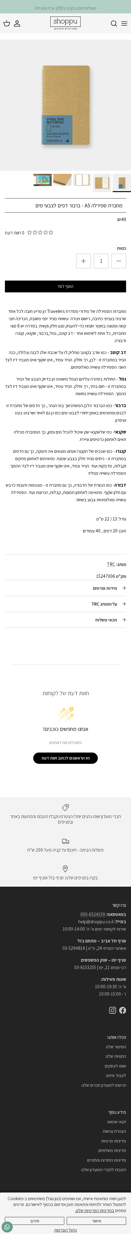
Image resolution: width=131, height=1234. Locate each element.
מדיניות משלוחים (112, 1150)
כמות (121, 248)
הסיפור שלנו (116, 1047)
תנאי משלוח (106, 620)
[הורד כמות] (83, 261)
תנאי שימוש (117, 1122)
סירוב (34, 1221)
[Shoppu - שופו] (65, 23)
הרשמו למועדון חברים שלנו (104, 1085)
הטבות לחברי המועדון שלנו (103, 1169)
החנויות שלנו (116, 1056)
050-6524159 (92, 914)
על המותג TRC (104, 604)
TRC (111, 564)
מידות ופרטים (105, 588)
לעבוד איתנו (116, 1075)
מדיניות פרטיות (113, 1141)
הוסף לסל (65, 286)
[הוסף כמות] (119, 261)
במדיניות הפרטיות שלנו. (94, 1210)
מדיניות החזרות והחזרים (106, 1160)
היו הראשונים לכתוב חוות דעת (65, 758)
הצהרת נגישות (114, 1131)
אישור (96, 1221)
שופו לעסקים (115, 1066)
